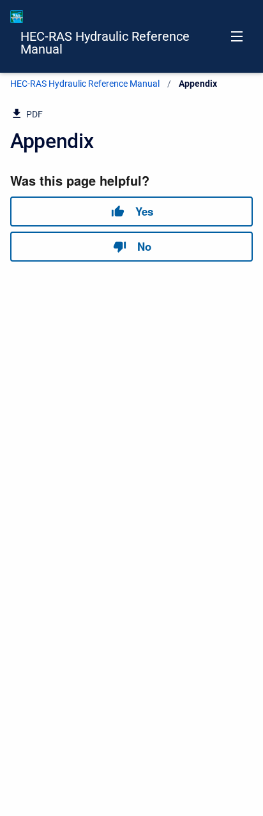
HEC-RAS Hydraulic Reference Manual (105, 43)
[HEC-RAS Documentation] (16, 16)
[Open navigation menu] (237, 36)
